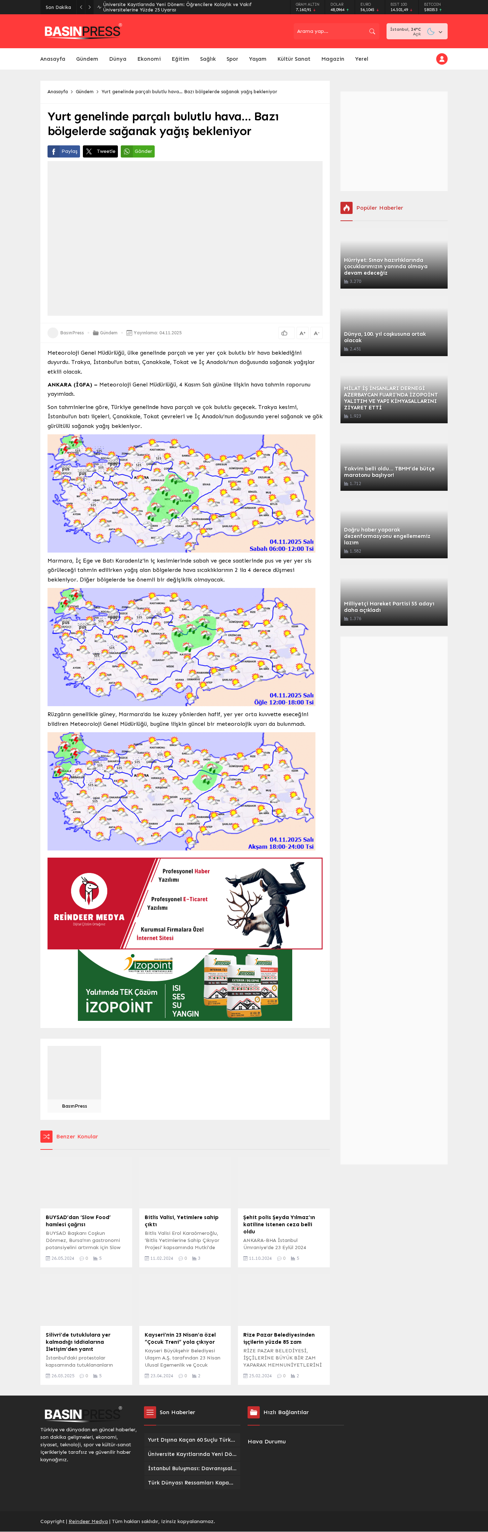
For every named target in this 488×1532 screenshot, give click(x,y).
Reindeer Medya (88, 1521)
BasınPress (72, 332)
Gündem (85, 91)
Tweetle (106, 151)
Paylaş (69, 151)
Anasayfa (58, 91)
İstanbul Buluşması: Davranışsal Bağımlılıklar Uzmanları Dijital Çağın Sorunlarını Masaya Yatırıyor (178, 7)
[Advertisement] (394, 141)
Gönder (143, 151)
